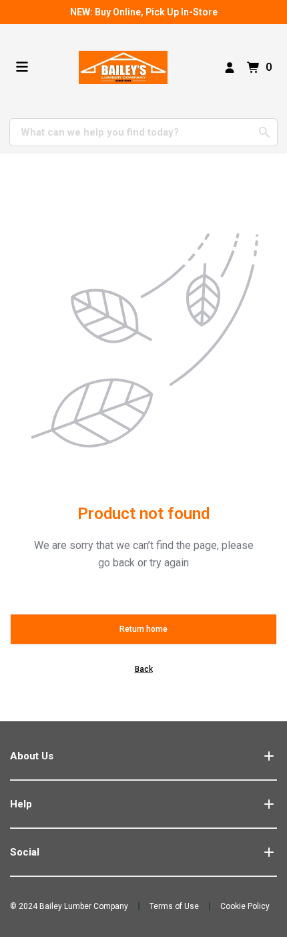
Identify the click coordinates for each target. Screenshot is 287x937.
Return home (143, 629)
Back (144, 669)
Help (21, 804)
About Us (31, 756)
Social (24, 852)
